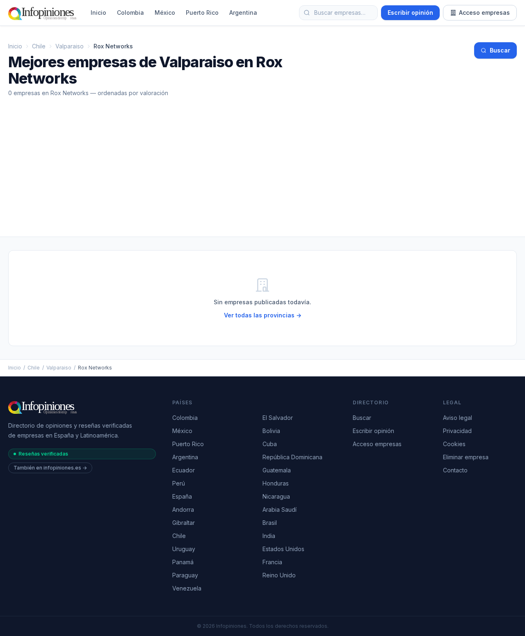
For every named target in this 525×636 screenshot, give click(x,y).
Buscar (500, 50)
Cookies (454, 443)
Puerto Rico (202, 12)
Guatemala (276, 470)
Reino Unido (279, 575)
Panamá (183, 561)
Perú (178, 483)
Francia (272, 561)
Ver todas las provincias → (262, 315)
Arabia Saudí (279, 509)
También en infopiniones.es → (50, 468)
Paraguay (185, 575)
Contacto (455, 470)
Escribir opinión (410, 12)
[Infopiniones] (43, 12)
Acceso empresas (484, 12)
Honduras (275, 483)
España (182, 496)
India (268, 535)
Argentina (243, 12)
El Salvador (277, 417)
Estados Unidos (283, 548)
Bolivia (271, 430)
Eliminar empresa (465, 457)
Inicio (98, 12)
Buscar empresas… (339, 12)
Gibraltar (183, 522)
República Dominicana (292, 457)
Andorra (183, 509)
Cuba (269, 443)
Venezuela (186, 588)
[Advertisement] (262, 175)
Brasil (269, 522)
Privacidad (457, 430)
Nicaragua (276, 496)
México (165, 12)
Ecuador (183, 470)
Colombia (130, 12)
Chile (39, 46)
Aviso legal (457, 417)
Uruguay (183, 548)
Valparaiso (69, 46)
